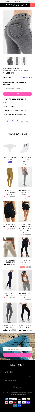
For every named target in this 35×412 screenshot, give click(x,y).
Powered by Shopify (19, 394)
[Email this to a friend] (27, 121)
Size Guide (26, 77)
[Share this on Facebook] (12, 121)
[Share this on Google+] (22, 121)
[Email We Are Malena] (20, 388)
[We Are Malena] (17, 5)
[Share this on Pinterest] (17, 121)
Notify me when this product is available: (14, 83)
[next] (30, 32)
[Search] (27, 5)
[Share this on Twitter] (7, 121)
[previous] (5, 32)
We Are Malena (13, 393)
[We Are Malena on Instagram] (17, 388)
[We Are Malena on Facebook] (14, 388)
